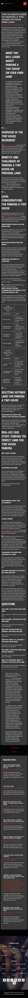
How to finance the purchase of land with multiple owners (13, 837)
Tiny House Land (8, 786)
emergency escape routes (10, 886)
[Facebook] (4, 980)
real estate (13, 860)
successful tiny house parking (10, 530)
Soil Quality (6, 363)
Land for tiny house (7, 24)
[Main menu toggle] (24, 3)
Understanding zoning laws (12, 216)
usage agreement (16, 891)
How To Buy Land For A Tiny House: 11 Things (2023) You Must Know (13, 803)
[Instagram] (15, 980)
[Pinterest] (23, 980)
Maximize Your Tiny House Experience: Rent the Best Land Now (13, 909)
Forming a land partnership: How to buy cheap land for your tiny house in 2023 (13, 876)
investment (6, 860)
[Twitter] (8, 980)
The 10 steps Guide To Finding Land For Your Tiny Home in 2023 (13, 820)
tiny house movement (10, 145)
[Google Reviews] (11, 980)
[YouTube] (19, 980)
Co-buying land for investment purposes (13, 855)
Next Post (14, 751)
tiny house (19, 269)
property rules (14, 889)
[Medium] (14, 982)
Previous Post (14, 748)
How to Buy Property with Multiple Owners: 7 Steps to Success (12, 766)
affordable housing (8, 883)
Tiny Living (17, 912)
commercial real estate (17, 884)
